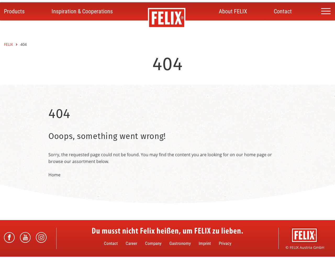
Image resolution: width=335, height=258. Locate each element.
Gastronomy (180, 243)
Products (14, 11)
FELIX (9, 44)
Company (153, 243)
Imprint (205, 243)
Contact (283, 11)
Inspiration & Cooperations (82, 11)
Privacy (225, 243)
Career (131, 243)
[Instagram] (41, 237)
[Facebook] (9, 237)
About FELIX (233, 11)
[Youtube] (25, 237)
